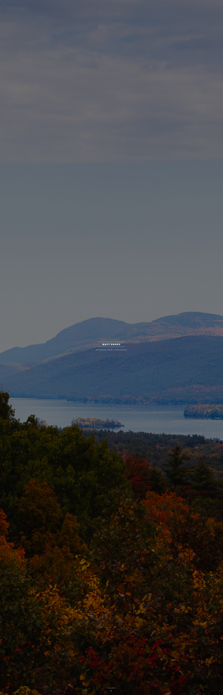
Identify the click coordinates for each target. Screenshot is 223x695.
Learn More (111, 688)
